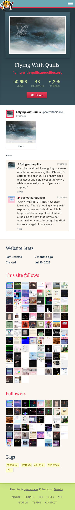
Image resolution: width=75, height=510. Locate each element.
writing (26, 465)
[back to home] (7, 5)
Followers (16, 393)
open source (31, 489)
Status (23, 502)
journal (39, 465)
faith (9, 469)
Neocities (15, 489)
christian (53, 465)
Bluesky (58, 489)
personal (12, 465)
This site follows (22, 275)
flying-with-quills (29, 112)
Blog (50, 497)
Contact (51, 502)
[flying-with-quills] (10, 114)
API (60, 497)
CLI (41, 497)
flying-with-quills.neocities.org (37, 72)
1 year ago (21, 115)
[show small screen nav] (70, 3)
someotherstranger (33, 197)
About (16, 497)
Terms (36, 502)
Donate (29, 497)
